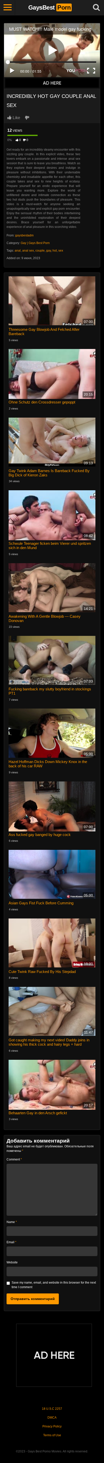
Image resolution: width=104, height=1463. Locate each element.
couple (40, 250)
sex (60, 250)
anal (18, 250)
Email (11, 1242)
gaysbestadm (24, 235)
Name (12, 1222)
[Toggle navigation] (7, 7)
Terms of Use (52, 1435)
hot (55, 250)
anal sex (28, 250)
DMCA (52, 1417)
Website (12, 1262)
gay (48, 250)
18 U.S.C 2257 (52, 1409)
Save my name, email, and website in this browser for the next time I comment (54, 1285)
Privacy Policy (52, 1426)
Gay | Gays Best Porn (35, 243)
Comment (14, 1159)
